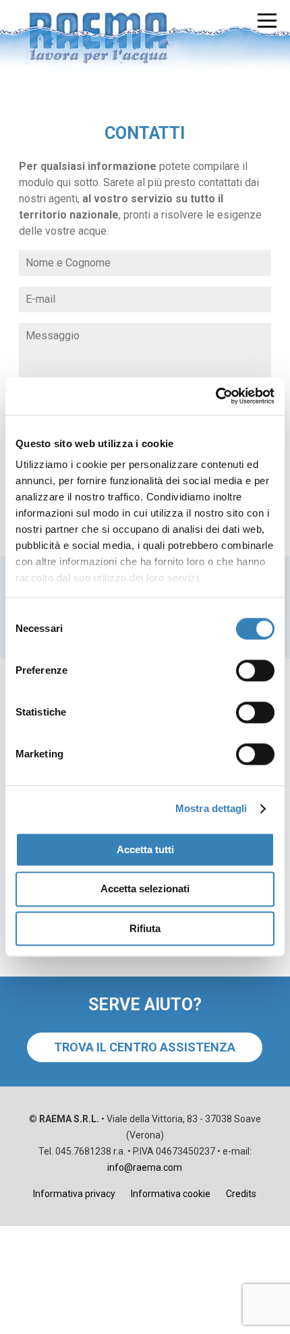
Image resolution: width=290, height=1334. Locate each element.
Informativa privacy (74, 1193)
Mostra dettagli (211, 808)
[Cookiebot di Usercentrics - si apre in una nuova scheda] (215, 396)
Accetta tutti (145, 849)
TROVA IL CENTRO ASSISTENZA (144, 1047)
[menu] (267, 20)
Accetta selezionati (145, 889)
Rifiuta (145, 928)
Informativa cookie (170, 1193)
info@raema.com (144, 1167)
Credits (241, 1193)
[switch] (255, 670)
